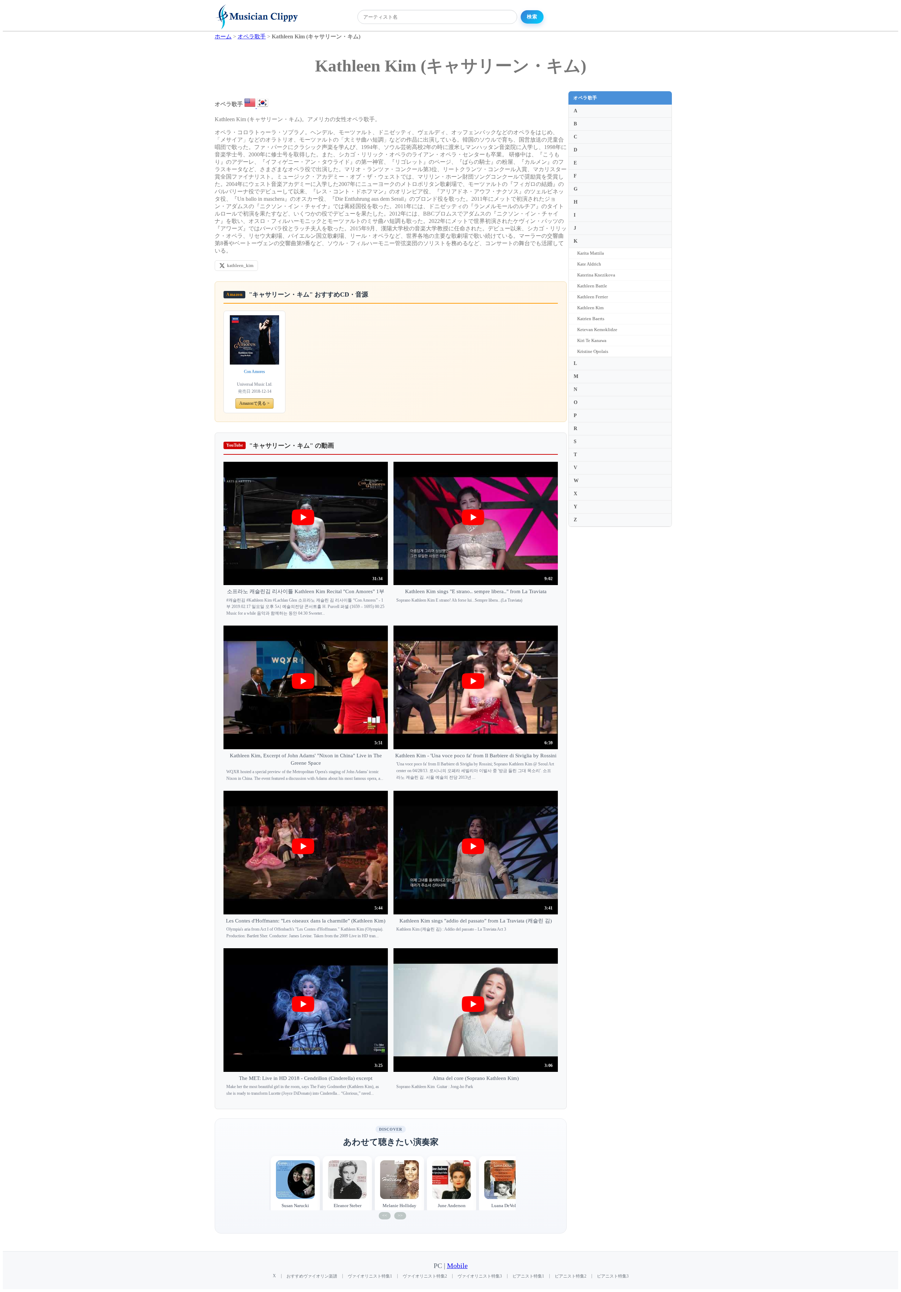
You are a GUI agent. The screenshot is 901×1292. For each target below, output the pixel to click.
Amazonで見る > (254, 403)
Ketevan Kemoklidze (597, 329)
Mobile (457, 1265)
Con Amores (254, 371)
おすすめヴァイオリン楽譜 (311, 1276)
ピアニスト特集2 (570, 1276)
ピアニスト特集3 (613, 1276)
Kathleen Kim (590, 307)
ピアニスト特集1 (528, 1276)
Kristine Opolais (592, 351)
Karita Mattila (590, 253)
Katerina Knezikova (596, 275)
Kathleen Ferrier (592, 296)
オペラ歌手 (585, 97)
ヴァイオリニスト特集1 (370, 1276)
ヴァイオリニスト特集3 (480, 1276)
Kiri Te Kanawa (591, 340)
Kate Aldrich (589, 264)
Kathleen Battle (592, 285)
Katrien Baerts (590, 318)
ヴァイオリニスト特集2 (425, 1276)
